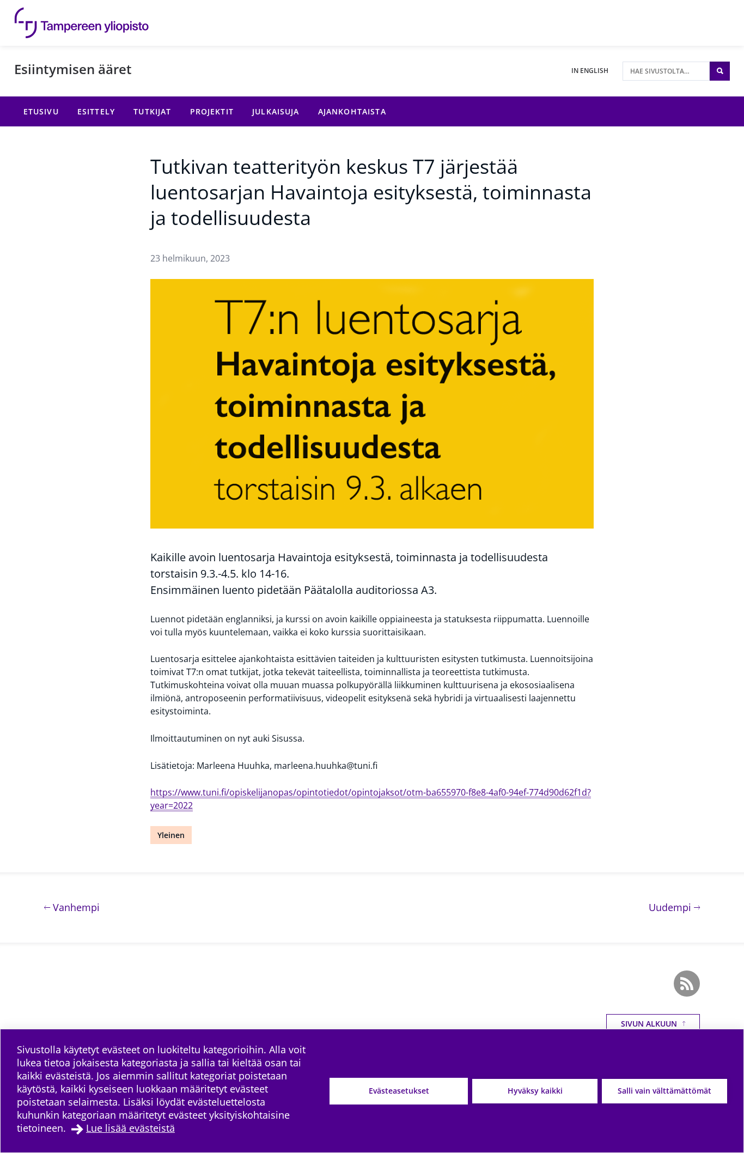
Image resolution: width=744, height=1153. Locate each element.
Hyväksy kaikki (535, 1090)
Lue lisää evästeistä (130, 1127)
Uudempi (674, 907)
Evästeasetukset (399, 1090)
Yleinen (171, 835)
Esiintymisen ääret (73, 69)
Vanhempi (75, 907)
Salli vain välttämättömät (664, 1090)
